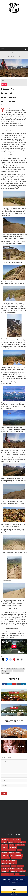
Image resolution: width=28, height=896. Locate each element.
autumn (11, 842)
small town (5, 873)
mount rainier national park (9, 863)
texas (17, 873)
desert (19, 850)
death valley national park (8, 850)
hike (3, 673)
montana (4, 860)
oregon (4, 868)
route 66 (19, 868)
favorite (22, 668)
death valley (13, 847)
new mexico (20, 866)
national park (5, 866)
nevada (13, 866)
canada (11, 844)
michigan (19, 858)
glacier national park (16, 855)
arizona (4, 842)
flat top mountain (7, 671)
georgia (18, 852)
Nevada (13, 751)
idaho (13, 858)
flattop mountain (18, 671)
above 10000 (5, 839)
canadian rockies (20, 844)
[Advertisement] (14, 30)
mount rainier (12, 860)
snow (11, 873)
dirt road (4, 852)
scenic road (22, 871)
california (4, 844)
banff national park (20, 842)
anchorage (15, 668)
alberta (18, 839)
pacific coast (11, 868)
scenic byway (5, 871)
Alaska (4, 84)
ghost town (5, 855)
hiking (7, 673)
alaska (8, 668)
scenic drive (14, 871)
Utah (13, 735)
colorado (4, 847)
